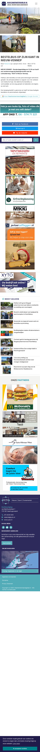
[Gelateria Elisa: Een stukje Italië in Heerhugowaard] (7, 352)
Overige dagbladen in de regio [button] (12, 571)
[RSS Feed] (11, 527)
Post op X (21, 128)
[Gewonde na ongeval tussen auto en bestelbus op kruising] (7, 324)
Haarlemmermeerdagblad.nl (17, 3)
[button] (1, 43)
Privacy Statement (7, 583)
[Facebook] (3, 527)
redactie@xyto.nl (9, 517)
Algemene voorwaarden (9, 577)
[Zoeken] (35, 140)
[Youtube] (7, 527)
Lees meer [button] (16, 743)
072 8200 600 (8, 515)
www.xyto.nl (8, 520)
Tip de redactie (21, 133)
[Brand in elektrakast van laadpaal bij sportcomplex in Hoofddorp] (7, 315)
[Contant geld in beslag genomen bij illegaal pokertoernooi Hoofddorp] (7, 342)
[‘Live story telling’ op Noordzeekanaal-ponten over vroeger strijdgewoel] (7, 361)
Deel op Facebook (21, 124)
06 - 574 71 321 (27, 114)
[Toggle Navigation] (36, 3)
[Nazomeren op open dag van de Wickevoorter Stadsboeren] (7, 370)
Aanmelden (7, 543)
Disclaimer (5, 580)
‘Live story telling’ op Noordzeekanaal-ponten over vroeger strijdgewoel (24, 360)
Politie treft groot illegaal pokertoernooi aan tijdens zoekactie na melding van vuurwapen (26, 305)
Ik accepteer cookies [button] (20, 748)
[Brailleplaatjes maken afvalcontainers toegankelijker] (7, 333)
